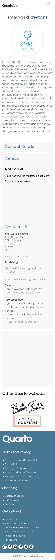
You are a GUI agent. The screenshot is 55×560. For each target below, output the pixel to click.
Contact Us (11, 519)
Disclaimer (10, 504)
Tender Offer (11, 540)
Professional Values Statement (21, 472)
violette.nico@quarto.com (22, 322)
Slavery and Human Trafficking (21, 477)
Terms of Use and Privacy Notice (22, 460)
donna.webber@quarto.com (23, 293)
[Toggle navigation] (48, 5)
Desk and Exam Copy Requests (22, 528)
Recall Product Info (15, 536)
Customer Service (15, 496)
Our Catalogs (12, 500)
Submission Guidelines (17, 524)
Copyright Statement (16, 468)
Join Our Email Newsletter (19, 532)
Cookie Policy (12, 464)
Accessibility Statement (17, 481)
